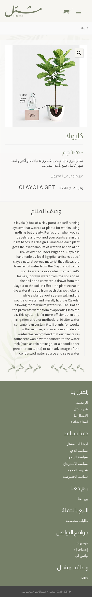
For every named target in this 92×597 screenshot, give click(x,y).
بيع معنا (83, 499)
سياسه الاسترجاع (75, 463)
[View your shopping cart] (71, 11)
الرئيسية (82, 402)
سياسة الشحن (77, 457)
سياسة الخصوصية (75, 476)
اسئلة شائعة (79, 422)
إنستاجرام (81, 549)
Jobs (84, 578)
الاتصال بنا (81, 415)
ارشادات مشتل (77, 444)
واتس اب (81, 556)
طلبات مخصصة (77, 520)
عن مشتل (81, 409)
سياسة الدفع (79, 450)
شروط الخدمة (77, 470)
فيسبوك (82, 543)
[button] (79, 52)
